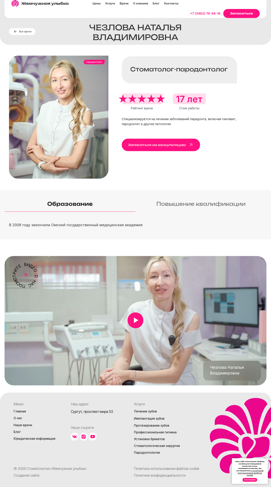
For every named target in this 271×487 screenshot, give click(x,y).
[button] (241, 13)
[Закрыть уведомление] (266, 460)
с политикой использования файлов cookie (250, 473)
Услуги (110, 3)
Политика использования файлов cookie (166, 468)
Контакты (171, 3)
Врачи (124, 3)
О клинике (140, 3)
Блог (156, 3)
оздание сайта (26, 475)
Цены (97, 3)
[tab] (70, 206)
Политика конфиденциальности (159, 475)
